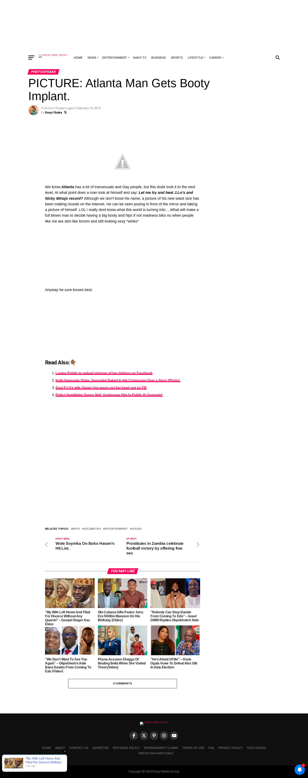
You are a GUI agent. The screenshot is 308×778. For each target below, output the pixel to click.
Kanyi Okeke (53, 112)
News (92, 57)
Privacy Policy (230, 748)
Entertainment (114, 57)
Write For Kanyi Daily (156, 753)
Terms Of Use (193, 748)
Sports (177, 57)
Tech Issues (256, 748)
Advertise (100, 748)
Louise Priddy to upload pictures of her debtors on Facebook (104, 373)
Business (158, 57)
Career (215, 57)
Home (78, 57)
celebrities (92, 529)
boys (76, 529)
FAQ (211, 748)
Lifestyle (195, 57)
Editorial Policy (126, 748)
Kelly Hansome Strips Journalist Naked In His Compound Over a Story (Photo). (118, 380)
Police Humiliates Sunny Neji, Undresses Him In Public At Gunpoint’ (109, 395)
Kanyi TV (139, 57)
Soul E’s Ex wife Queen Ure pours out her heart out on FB (101, 388)
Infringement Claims (161, 748)
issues (137, 529)
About (60, 748)
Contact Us (78, 748)
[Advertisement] (154, 26)
